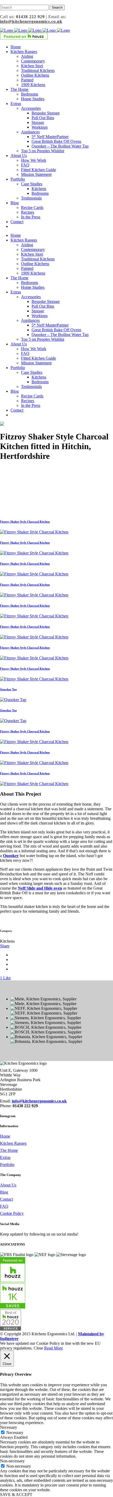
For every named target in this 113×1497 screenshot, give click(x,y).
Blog (4, 1192)
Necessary (14, 1432)
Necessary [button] (8, 1427)
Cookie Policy (12, 1213)
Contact (6, 1199)
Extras (5, 1157)
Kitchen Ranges (13, 1143)
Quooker (11, 855)
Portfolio (7, 1164)
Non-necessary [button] (12, 1461)
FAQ (4, 1206)
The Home (9, 1150)
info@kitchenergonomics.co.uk (31, 21)
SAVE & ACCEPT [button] (16, 1494)
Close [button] (38, 1348)
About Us (8, 1185)
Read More (53, 1348)
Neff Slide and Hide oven (40, 888)
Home (5, 1136)
